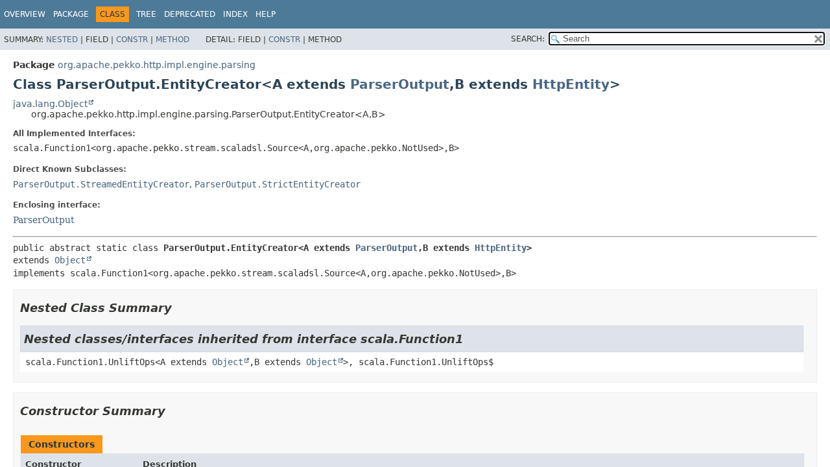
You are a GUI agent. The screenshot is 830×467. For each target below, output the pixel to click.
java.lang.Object (50, 104)
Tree (146, 14)
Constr (132, 39)
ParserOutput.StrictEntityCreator (278, 184)
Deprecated (189, 14)
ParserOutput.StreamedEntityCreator (101, 184)
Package (71, 14)
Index (235, 14)
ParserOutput (399, 84)
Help (265, 14)
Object (70, 260)
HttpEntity (571, 84)
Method (172, 39)
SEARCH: (528, 38)
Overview (24, 14)
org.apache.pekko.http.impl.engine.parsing (156, 65)
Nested (62, 39)
